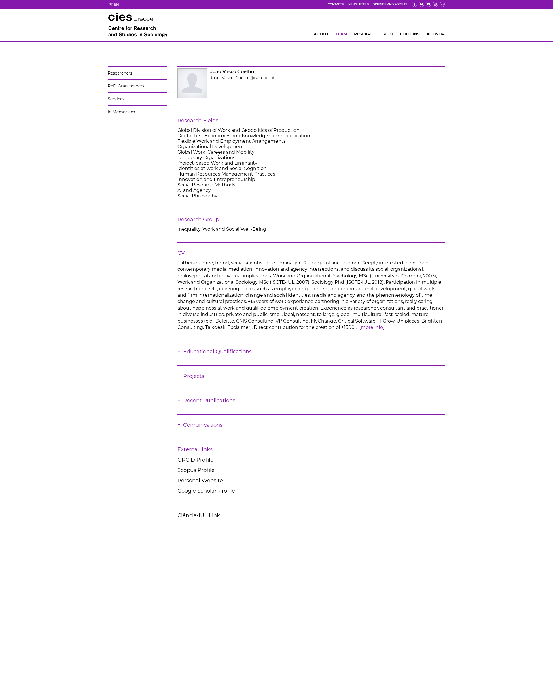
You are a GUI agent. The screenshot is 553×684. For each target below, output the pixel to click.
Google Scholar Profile (206, 491)
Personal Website (200, 480)
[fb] (414, 4)
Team (341, 34)
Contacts (336, 4)
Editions (410, 34)
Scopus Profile (196, 470)
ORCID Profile (195, 460)
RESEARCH (365, 34)
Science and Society (390, 4)
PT (110, 4)
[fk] (435, 4)
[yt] (428, 4)
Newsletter (358, 4)
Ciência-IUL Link (198, 515)
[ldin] (442, 4)
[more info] (372, 327)
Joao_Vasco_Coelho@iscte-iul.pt (242, 77)
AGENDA (436, 34)
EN (116, 4)
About (321, 34)
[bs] (421, 4)
